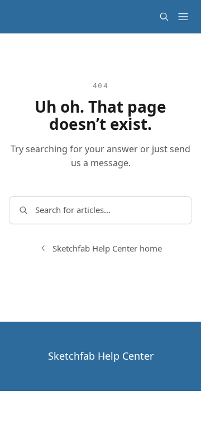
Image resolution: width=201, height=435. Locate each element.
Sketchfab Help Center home (107, 248)
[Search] (164, 16)
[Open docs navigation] (183, 16)
